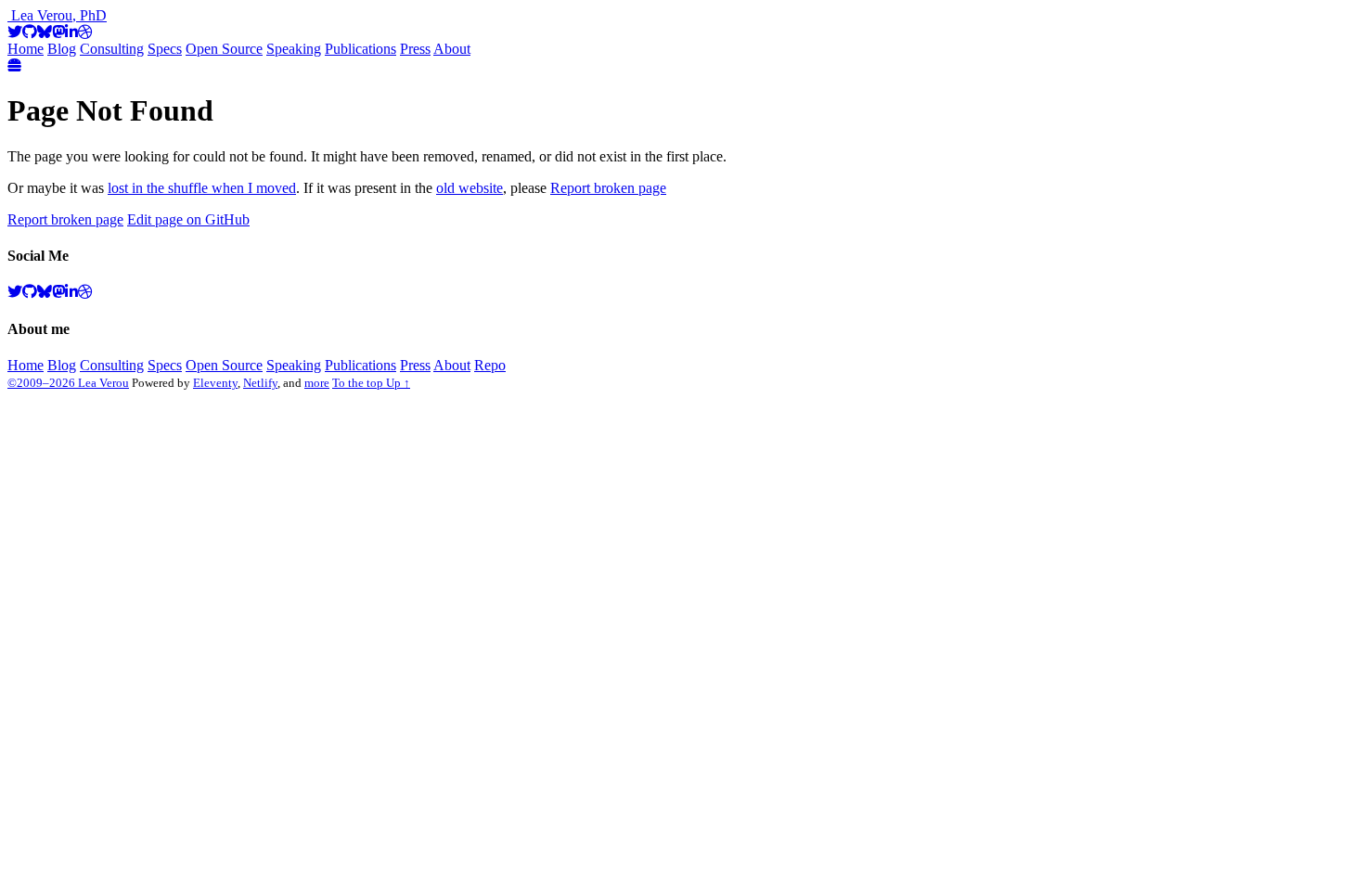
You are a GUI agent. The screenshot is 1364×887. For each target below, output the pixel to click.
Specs (165, 49)
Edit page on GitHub (188, 219)
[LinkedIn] (71, 32)
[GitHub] (29, 32)
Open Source (224, 49)
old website (469, 188)
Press (415, 49)
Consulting (112, 49)
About (451, 49)
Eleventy (215, 383)
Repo (490, 365)
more (316, 383)
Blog (61, 49)
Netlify (260, 383)
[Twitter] (14, 32)
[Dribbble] (85, 32)
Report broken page (608, 188)
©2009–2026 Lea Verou (68, 383)
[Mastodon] (58, 32)
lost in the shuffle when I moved (202, 188)
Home (25, 49)
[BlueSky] (44, 32)
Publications (360, 49)
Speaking (293, 49)
